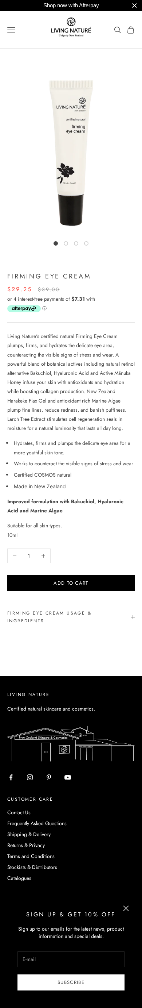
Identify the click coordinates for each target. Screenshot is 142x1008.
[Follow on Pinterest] (48, 777)
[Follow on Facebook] (11, 777)
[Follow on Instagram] (29, 777)
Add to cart (71, 583)
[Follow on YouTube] (67, 777)
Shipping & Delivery (29, 834)
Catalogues (19, 878)
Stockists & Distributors (32, 867)
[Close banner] (134, 5)
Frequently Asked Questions (37, 823)
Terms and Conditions (31, 856)
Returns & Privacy (26, 845)
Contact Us (19, 812)
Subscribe (71, 982)
